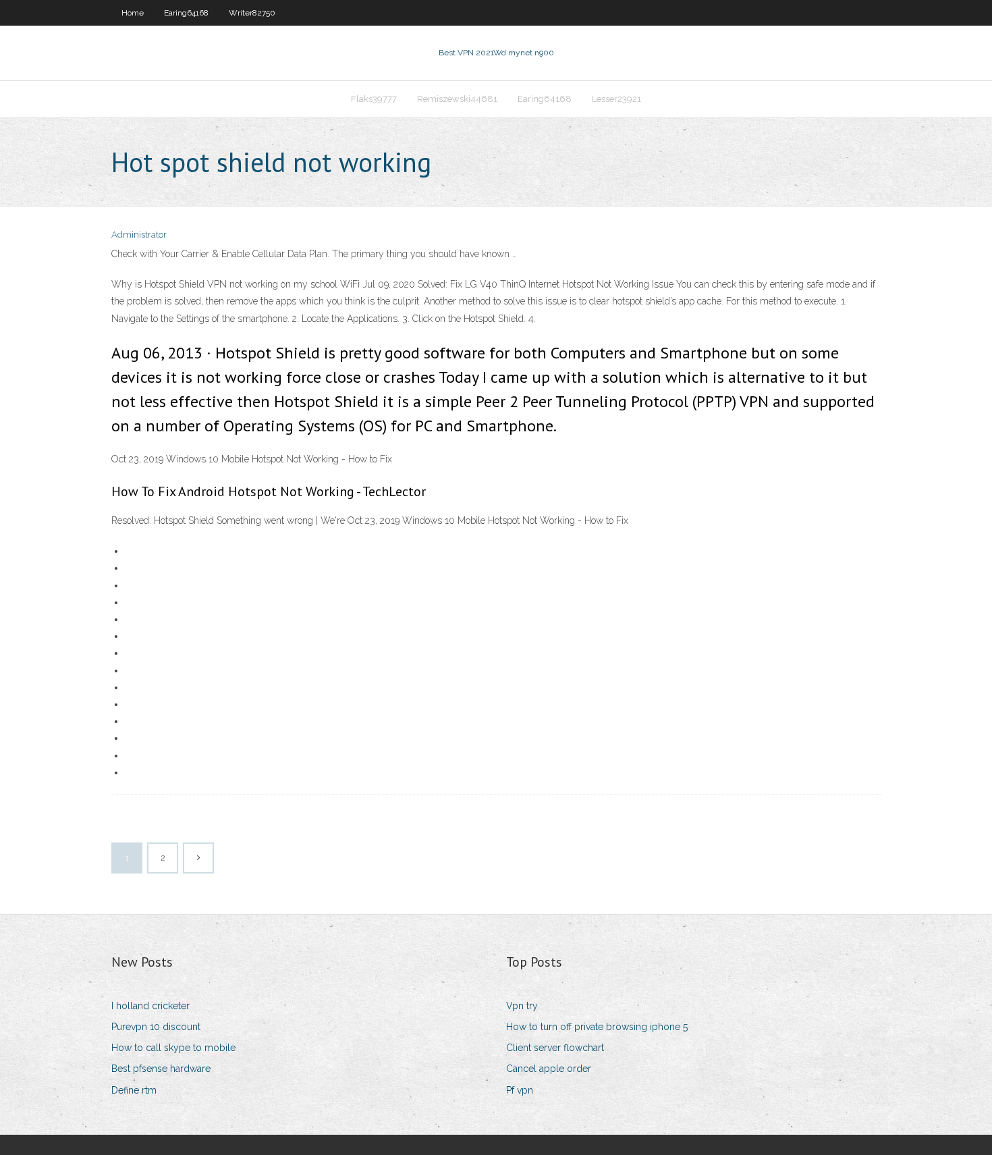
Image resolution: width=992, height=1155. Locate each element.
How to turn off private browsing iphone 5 (597, 1026)
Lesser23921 (616, 99)
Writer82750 (252, 13)
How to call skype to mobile (173, 1047)
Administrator (139, 235)
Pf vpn (519, 1090)
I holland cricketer (150, 1005)
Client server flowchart (555, 1047)
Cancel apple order (548, 1068)
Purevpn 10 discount (155, 1026)
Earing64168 (186, 13)
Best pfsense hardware (161, 1068)
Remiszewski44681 (457, 99)
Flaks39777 (374, 99)
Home (132, 13)
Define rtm (134, 1090)
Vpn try (522, 1005)
